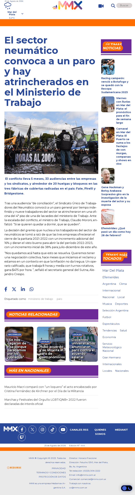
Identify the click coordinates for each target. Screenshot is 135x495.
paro (59, 299)
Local (121, 297)
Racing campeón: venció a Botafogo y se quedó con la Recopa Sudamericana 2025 (114, 85)
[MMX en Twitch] (22, 437)
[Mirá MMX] (100, 6)
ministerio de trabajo (40, 299)
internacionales (111, 364)
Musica (107, 303)
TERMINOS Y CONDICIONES (51, 472)
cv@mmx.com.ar (78, 487)
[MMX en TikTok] (52, 429)
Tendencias (109, 330)
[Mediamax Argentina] (14, 467)
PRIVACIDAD (59, 468)
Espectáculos (111, 323)
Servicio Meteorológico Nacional (112, 347)
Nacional (108, 297)
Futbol (106, 317)
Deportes (121, 303)
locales (107, 370)
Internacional (111, 290)
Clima (123, 283)
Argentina (109, 283)
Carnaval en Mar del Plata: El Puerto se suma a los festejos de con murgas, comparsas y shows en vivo (123, 146)
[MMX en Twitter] (32, 429)
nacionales (121, 370)
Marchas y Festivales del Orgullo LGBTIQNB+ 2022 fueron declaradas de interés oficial (45, 402)
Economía (109, 337)
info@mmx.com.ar (86, 475)
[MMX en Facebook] (22, 430)
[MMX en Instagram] (42, 430)
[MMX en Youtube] (63, 430)
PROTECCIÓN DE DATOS (52, 476)
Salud (123, 330)
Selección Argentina (115, 310)
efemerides (110, 277)
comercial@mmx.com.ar (93, 479)
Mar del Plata (113, 270)
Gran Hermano (111, 357)
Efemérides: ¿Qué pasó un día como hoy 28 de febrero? (116, 232)
